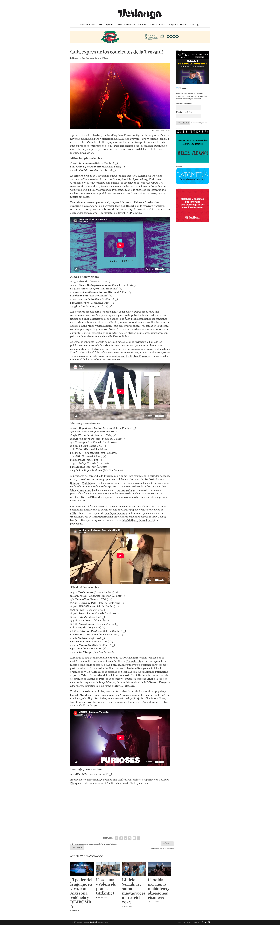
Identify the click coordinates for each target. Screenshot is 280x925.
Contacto (196, 922)
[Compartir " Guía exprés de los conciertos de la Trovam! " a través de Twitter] (121, 838)
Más (191, 25)
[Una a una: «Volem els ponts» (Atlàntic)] (108, 869)
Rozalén (111, 135)
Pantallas (142, 25)
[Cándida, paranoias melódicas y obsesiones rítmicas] (159, 869)
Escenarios (129, 25)
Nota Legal (93, 922)
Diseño (183, 25)
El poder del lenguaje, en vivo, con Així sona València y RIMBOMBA (81, 893)
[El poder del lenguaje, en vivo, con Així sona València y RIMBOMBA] (82, 869)
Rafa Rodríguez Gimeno (91, 58)
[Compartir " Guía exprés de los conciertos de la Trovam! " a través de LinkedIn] (125, 838)
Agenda (109, 25)
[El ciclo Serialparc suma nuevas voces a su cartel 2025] (134, 869)
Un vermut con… (88, 25)
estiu (107, 922)
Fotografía (172, 25)
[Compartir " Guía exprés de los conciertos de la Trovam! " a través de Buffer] (130, 838)
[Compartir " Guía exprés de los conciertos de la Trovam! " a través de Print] (138, 838)
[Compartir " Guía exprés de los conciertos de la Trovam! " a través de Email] (134, 838)
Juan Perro (124, 135)
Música (153, 25)
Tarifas (188, 922)
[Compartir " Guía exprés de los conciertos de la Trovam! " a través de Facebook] (117, 838)
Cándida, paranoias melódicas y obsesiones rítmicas (158, 889)
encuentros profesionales (141, 142)
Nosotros (181, 922)
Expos (162, 25)
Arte (101, 25)
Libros (119, 25)
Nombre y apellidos (184, 112)
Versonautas (90, 179)
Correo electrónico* (184, 104)
